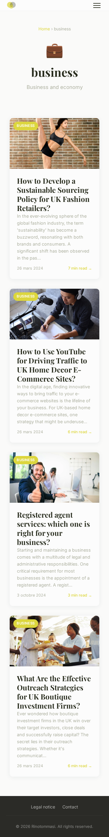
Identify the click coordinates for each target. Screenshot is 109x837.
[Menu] (97, 5)
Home (44, 28)
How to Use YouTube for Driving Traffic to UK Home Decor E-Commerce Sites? (52, 364)
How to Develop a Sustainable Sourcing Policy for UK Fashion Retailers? (53, 194)
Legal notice (43, 806)
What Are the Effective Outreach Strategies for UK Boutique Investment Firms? (54, 691)
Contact (70, 806)
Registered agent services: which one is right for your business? (53, 528)
